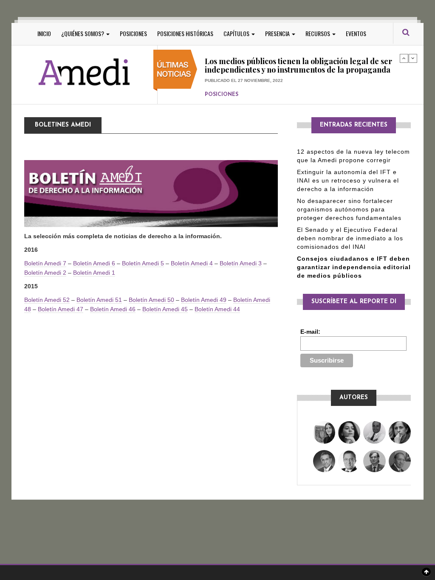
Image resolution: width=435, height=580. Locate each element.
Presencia (278, 33)
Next (413, 58)
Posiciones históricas (185, 33)
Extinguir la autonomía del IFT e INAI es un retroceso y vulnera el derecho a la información (348, 180)
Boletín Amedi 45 (165, 309)
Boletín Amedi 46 (113, 309)
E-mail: (310, 331)
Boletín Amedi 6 (94, 263)
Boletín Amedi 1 (94, 272)
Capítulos (237, 33)
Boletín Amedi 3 (241, 263)
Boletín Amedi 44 (217, 309)
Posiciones (133, 33)
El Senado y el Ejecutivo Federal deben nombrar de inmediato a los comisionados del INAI (350, 238)
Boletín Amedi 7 (45, 263)
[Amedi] (84, 72)
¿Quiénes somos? (83, 33)
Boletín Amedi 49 (203, 299)
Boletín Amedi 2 (45, 272)
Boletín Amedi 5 (143, 263)
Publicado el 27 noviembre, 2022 (244, 80)
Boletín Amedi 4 (192, 263)
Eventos (356, 33)
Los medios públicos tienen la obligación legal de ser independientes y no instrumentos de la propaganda (298, 65)
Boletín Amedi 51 (99, 299)
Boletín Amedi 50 (151, 299)
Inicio (44, 33)
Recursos (318, 33)
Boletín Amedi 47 (60, 309)
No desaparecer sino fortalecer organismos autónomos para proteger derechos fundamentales (349, 209)
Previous (404, 58)
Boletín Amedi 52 (47, 299)
